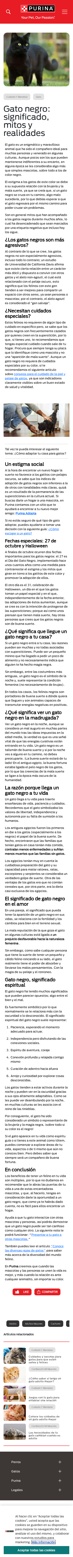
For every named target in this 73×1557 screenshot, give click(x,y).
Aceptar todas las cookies (36, 1550)
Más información (43, 1542)
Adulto (12, 1323)
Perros (16, 1462)
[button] (64, 12)
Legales (17, 1490)
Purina (16, 1480)
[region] (36, 1531)
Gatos (15, 1471)
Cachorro (55, 1323)
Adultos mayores (33, 1323)
